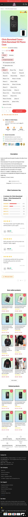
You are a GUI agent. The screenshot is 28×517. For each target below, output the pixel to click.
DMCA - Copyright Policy (6, 476)
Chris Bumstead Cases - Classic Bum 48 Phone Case (7, 404)
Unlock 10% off (3, 510)
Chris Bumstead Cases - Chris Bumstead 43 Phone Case (20, 328)
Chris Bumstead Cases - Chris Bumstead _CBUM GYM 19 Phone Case (7, 425)
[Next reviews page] (25, 280)
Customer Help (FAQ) (5, 493)
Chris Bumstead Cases (11, 9)
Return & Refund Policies (6, 489)
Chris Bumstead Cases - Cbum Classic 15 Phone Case (20, 425)
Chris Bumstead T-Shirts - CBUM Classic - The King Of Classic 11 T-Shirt (20, 372)
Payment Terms (4, 487)
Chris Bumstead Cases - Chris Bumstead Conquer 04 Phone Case (7, 328)
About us (3, 470)
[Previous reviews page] (18, 280)
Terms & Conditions (5, 472)
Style (3, 57)
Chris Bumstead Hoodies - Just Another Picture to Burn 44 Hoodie (7, 372)
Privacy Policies (4, 474)
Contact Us (3, 491)
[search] (24, 4)
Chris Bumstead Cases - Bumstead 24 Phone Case (20, 404)
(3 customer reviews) (12, 47)
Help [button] (25, 515)
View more (14, 380)
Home (2, 9)
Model (3, 67)
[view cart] (26, 4)
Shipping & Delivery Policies (7, 485)
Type (3, 52)
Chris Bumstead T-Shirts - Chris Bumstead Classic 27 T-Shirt (20, 349)
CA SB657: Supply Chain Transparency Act (10, 478)
